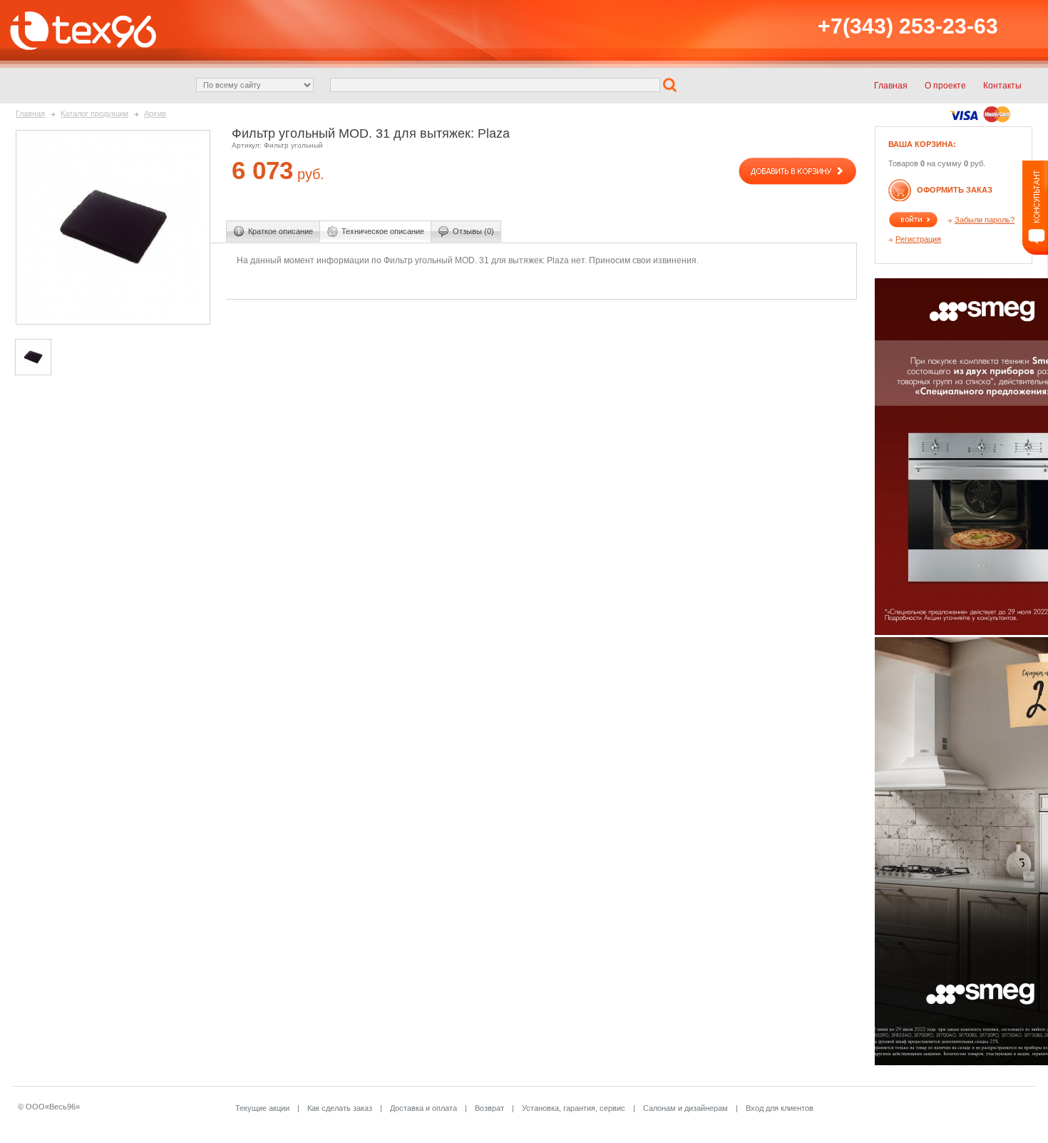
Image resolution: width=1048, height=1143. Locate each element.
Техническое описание (382, 231)
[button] (671, 84)
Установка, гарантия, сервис (573, 1108)
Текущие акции (262, 1108)
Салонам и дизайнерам (685, 1108)
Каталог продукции (94, 113)
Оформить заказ (954, 190)
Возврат (489, 1108)
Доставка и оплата (423, 1108)
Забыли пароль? (984, 219)
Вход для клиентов (779, 1108)
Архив (155, 113)
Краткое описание (280, 231)
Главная (30, 113)
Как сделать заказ (339, 1108)
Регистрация (918, 239)
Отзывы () (473, 231)
